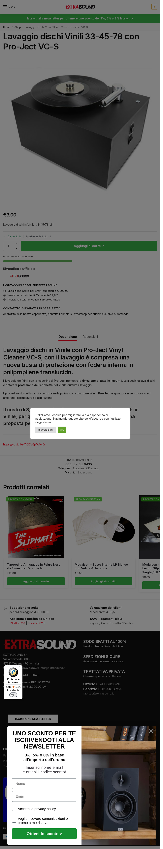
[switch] (13, 695)
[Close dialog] (150, 731)
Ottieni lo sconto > (44, 834)
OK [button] (62, 429)
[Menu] (20, 667)
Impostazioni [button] (45, 429)
